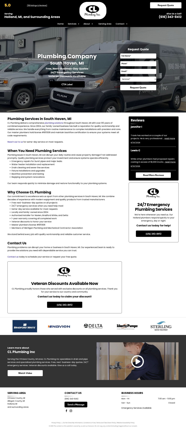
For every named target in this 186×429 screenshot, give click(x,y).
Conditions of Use (89, 423)
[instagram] (71, 411)
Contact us (12, 256)
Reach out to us (15, 141)
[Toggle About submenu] (92, 24)
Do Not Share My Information (72, 423)
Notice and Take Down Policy (106, 423)
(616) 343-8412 (170, 17)
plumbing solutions (54, 122)
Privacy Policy (55, 423)
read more (169, 138)
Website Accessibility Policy (126, 423)
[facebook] (66, 411)
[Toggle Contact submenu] (127, 24)
